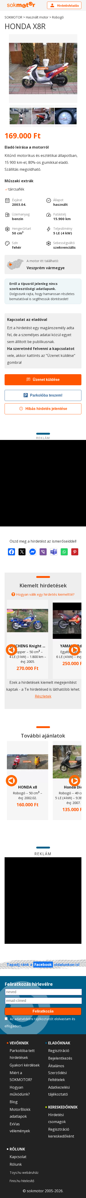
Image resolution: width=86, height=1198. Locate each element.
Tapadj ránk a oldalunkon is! (43, 964)
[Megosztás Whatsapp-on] (64, 552)
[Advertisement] (43, 483)
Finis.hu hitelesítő (22, 1181)
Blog (14, 1101)
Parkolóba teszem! (46, 395)
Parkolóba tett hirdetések (22, 1054)
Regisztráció (58, 1050)
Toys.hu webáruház (24, 1172)
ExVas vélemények (20, 1127)
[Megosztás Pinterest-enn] (74, 552)
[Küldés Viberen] (43, 552)
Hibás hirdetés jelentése (46, 409)
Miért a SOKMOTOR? (21, 1076)
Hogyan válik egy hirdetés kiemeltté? (45, 594)
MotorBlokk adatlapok (20, 1113)
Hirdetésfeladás (67, 5)
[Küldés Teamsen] (53, 552)
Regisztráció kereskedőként (61, 1133)
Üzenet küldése (46, 380)
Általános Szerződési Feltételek (57, 1072)
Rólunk (16, 1164)
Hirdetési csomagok (57, 1118)
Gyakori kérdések (25, 1065)
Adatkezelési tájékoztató (59, 1091)
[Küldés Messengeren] (32, 552)
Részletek (43, 696)
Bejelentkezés (60, 1058)
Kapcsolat (18, 1156)
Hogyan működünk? (20, 1091)
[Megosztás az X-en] (22, 552)
